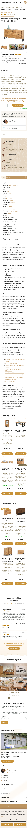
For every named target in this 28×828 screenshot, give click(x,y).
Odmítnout (7, 824)
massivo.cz (5, 775)
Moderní (7, 197)
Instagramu (15, 695)
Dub (7, 215)
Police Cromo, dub (10, 379)
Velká (9, 204)
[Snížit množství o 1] (2, 105)
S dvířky (17, 212)
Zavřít (13, 133)
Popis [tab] (3, 177)
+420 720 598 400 (13, 769)
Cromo (7, 195)
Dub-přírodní (9, 198)
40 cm (9, 193)
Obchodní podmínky (6, 809)
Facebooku (14, 698)
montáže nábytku (21, 102)
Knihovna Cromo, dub (11, 363)
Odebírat (4, 722)
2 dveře (11, 200)
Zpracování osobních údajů (7, 806)
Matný (8, 208)
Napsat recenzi (14, 648)
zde (2, 816)
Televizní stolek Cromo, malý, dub (14, 373)
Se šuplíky (12, 212)
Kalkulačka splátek (22, 108)
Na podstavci (21, 210)
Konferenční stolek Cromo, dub (14, 377)
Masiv (9, 213)
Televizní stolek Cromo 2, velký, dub (15, 375)
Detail (20, 493)
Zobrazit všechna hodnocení (14, 644)
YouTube (5, 780)
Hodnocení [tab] (9, 177)
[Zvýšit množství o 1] (9, 105)
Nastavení (13, 820)
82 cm (8, 191)
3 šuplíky (12, 202)
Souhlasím (20, 824)
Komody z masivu (13, 185)
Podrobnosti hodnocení (7, 16)
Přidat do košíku (18, 105)
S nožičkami (14, 210)
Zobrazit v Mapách (7, 761)
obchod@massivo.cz (14, 772)
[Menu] (25, 2)
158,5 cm (8, 189)
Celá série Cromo (10, 381)
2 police (11, 206)
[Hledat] (14, 2)
